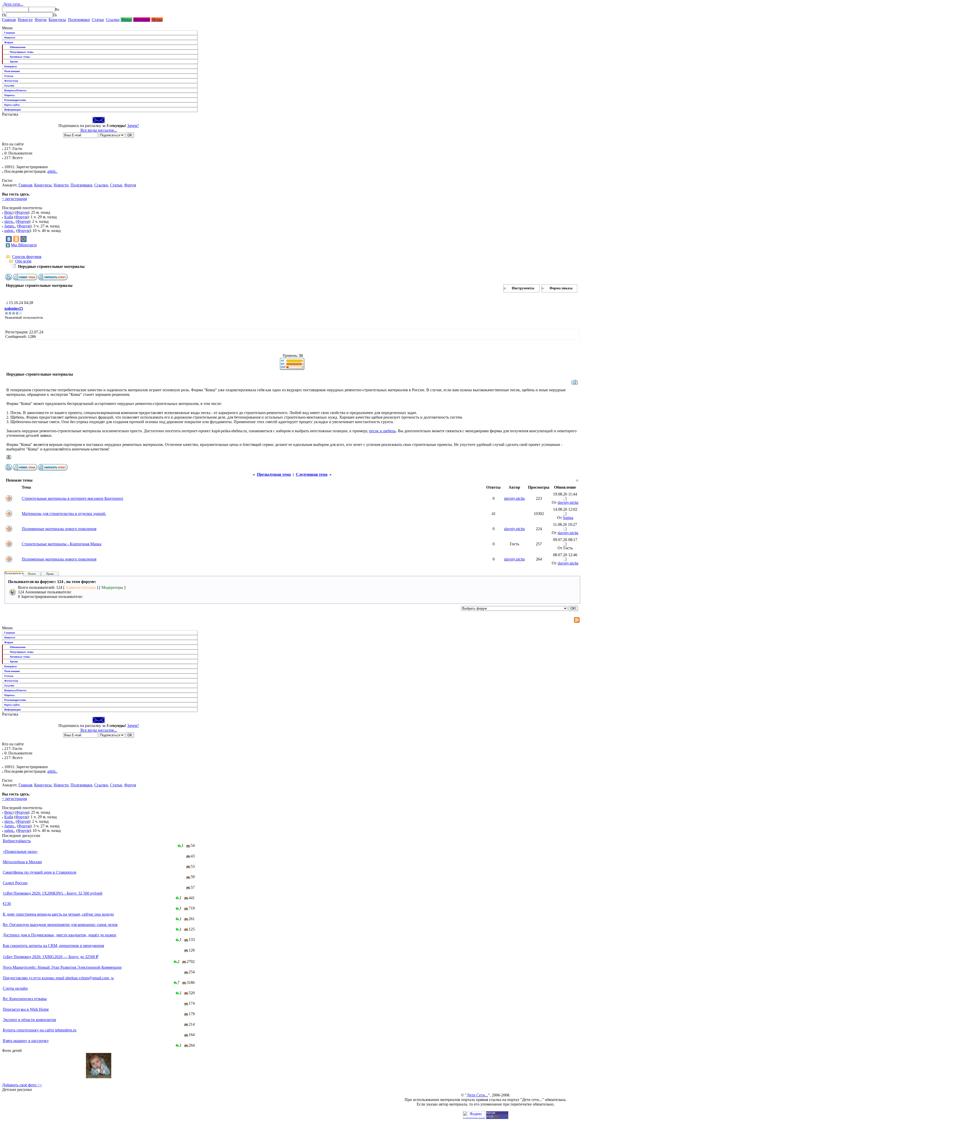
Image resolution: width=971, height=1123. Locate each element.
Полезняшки (79, 19)
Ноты (126, 19)
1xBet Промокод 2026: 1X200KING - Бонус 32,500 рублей (52, 893)
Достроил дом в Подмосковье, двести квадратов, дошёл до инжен (59, 935)
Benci (9, 212)
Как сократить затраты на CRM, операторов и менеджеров (53, 945)
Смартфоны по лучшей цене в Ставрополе (39, 872)
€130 (7, 903)
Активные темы (20, 56)
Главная (9, 19)
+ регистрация (14, 199)
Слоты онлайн (15, 988)
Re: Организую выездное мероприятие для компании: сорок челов (60, 924)
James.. (10, 226)
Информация (12, 109)
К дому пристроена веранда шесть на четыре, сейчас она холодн (58, 914)
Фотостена (11, 80)
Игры (157, 19)
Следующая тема (311, 474)
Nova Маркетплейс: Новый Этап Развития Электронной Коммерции (62, 967)
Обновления (18, 47)
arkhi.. (52, 171)
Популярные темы (22, 52)
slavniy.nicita (514, 498)
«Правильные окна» (20, 851)
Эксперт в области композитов (29, 1020)
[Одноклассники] (16, 239)
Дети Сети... (477, 1095)
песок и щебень (382, 431)
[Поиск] (4, 15)
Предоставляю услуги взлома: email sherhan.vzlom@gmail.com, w (58, 978)
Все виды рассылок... (98, 130)
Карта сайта (12, 104)
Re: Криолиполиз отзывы (25, 999)
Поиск (32, 573)
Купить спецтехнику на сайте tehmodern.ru (39, 1030)
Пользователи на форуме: (20, 573)
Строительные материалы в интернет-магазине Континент (72, 498)
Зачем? (133, 125)
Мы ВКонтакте (24, 245)
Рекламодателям (15, 100)
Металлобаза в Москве (22, 862)
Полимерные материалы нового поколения (59, 529)
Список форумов (26, 256)
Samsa (568, 517)
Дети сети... (12, 4)
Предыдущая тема (274, 474)
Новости (25, 19)
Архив (14, 61)
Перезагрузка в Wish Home (26, 1009)
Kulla (8, 217)
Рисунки (141, 19)
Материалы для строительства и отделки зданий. (64, 513)
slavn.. (9, 221)
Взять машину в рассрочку (26, 1041)
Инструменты (523, 288)
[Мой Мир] (23, 239)
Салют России (15, 883)
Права (50, 573)
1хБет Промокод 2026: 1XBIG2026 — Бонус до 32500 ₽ (50, 957)
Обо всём (23, 261)
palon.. (9, 230)
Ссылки (113, 19)
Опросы (9, 95)
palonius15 (14, 308)
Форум (41, 19)
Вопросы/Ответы (15, 90)
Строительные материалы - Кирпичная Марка (61, 544)
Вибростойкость (17, 841)
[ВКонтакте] (9, 239)
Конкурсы (57, 19)
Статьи (98, 19)
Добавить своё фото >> (22, 1085)
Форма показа (560, 288)
